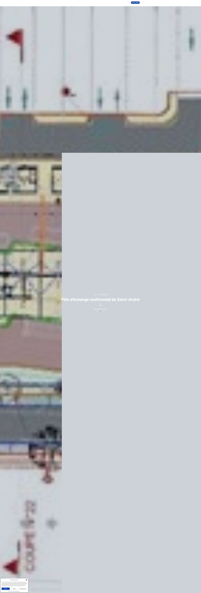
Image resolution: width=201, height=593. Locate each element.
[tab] (98, 311)
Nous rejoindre (135, 2)
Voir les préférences (23, 588)
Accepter (5, 588)
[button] (26, 579)
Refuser (14, 588)
